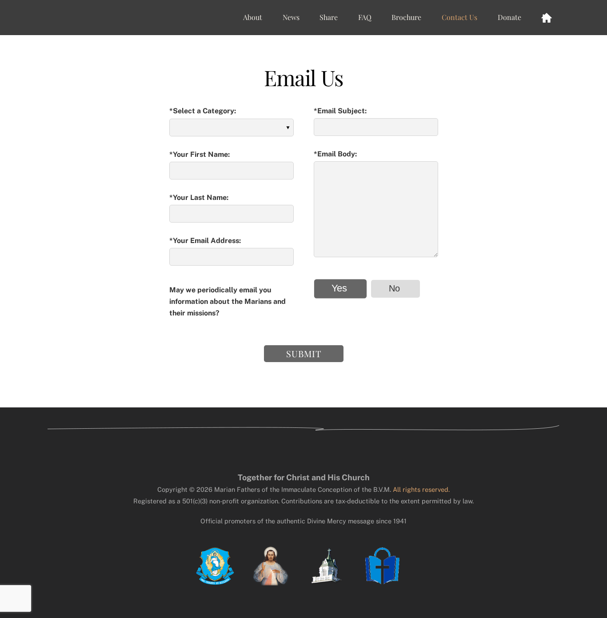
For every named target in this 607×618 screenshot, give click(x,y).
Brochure (406, 17)
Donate (509, 17)
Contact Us (459, 17)
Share (328, 17)
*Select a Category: (202, 111)
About (252, 17)
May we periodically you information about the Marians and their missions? (227, 301)
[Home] (546, 17)
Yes (339, 288)
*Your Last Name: (198, 197)
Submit (303, 353)
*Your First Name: (199, 154)
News (291, 17)
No (394, 288)
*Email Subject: (340, 111)
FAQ (364, 17)
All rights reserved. (421, 489)
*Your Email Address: (205, 240)
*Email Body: (335, 154)
